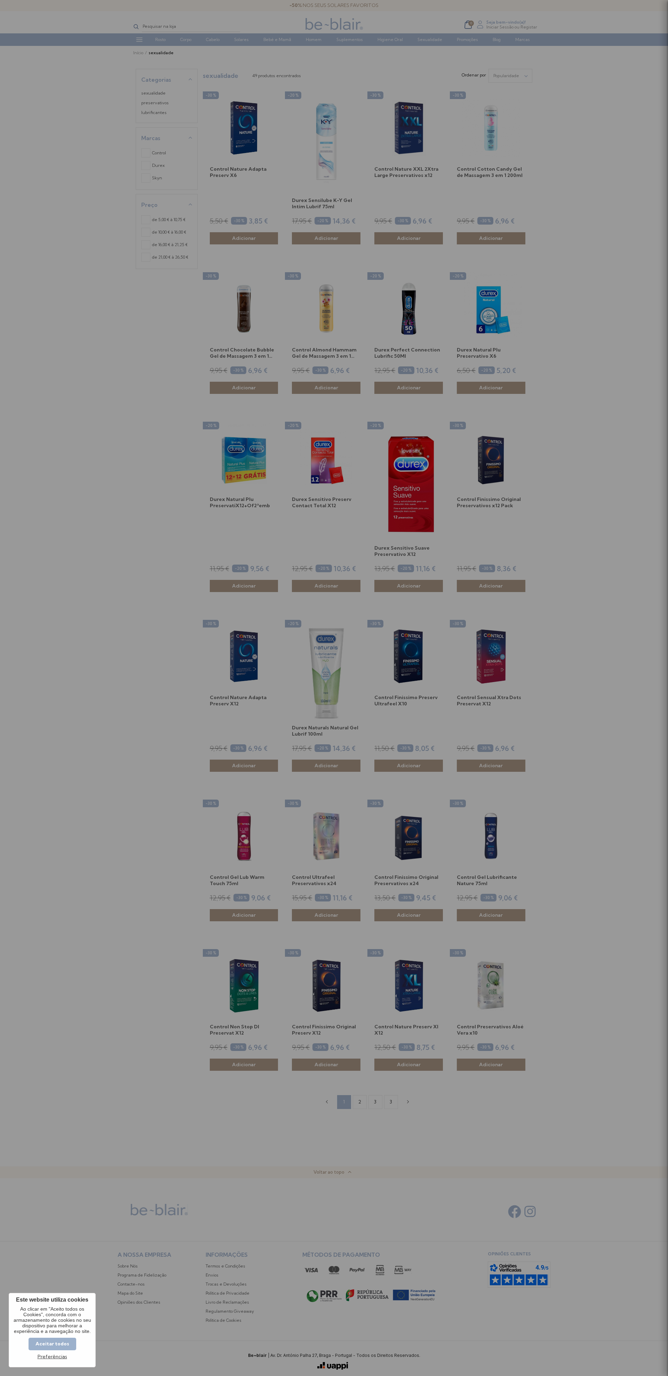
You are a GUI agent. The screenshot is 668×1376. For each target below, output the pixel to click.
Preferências (52, 1357)
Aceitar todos (52, 1344)
